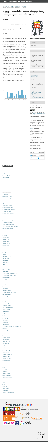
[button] (33, 152)
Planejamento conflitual (7, 354)
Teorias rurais (5, 386)
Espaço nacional (5, 258)
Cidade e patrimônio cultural (8, 207)
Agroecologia (5, 194)
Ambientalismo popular (7, 196)
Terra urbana (5, 390)
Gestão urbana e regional (7, 281)
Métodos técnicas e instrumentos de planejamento (35, 95)
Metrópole (4, 328)
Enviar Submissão (7, 165)
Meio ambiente (5, 316)
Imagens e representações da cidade (9, 296)
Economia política (5, 239)
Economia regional (6, 243)
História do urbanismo (6, 294)
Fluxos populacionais (6, 279)
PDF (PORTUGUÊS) (36, 38)
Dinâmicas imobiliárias (6, 233)
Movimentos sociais (6, 335)
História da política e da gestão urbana (9, 292)
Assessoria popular (6, 200)
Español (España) (6, 177)
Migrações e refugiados (6, 332)
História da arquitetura (6, 286)
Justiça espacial (5, 313)
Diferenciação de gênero (7, 232)
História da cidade (5, 288)
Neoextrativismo (5, 339)
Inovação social (5, 301)
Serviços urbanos (5, 379)
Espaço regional (5, 262)
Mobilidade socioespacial (7, 333)
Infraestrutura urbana (6, 299)
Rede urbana (4, 369)
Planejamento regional (36, 92)
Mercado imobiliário (6, 324)
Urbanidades (4, 394)
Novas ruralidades (6, 341)
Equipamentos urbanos (6, 249)
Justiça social (4, 315)
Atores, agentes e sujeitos (7, 205)
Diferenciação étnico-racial (7, 230)
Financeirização (5, 271)
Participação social (6, 350)
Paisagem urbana (5, 347)
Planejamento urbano (35, 91)
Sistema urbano (5, 381)
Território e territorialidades (8, 392)
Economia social (5, 245)
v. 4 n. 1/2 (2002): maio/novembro (18, 6)
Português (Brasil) (6, 175)
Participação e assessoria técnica (8, 348)
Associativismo (5, 201)
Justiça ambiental (5, 311)
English (4, 173)
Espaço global (5, 254)
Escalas (3, 250)
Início (3, 6)
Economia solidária (6, 247)
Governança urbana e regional (8, 282)
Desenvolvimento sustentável (8, 220)
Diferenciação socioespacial (7, 228)
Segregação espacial (6, 373)
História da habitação (6, 290)
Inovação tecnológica (6, 303)
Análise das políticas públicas (37, 97)
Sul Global (4, 382)
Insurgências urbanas (6, 305)
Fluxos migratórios (6, 277)
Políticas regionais (6, 365)
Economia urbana (5, 241)
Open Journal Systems (7, 183)
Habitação (4, 284)
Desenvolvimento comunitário (8, 213)
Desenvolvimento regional (7, 217)
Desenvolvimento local (7, 215)
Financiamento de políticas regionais (9, 273)
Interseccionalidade (6, 309)
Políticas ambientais (6, 360)
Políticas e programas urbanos (8, 367)
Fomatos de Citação (36, 66)
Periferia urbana (5, 352)
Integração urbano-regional (7, 307)
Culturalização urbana (6, 211)
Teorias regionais (5, 384)
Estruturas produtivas (6, 269)
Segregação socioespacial (7, 377)
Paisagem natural (5, 343)
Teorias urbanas (5, 388)
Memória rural (5, 320)
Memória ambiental (6, 318)
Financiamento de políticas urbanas (9, 275)
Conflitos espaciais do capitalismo (8, 209)
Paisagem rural (5, 345)
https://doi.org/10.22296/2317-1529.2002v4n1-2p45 (15, 24)
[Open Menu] (2, 1)
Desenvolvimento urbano (7, 222)
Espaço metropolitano (6, 256)
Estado (3, 265)
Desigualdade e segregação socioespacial (10, 226)
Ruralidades (4, 371)
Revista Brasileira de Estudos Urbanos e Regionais (18, 1)
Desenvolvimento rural (6, 218)
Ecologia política (5, 237)
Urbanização (4, 396)
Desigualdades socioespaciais (8, 224)
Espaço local (4, 252)
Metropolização (5, 330)
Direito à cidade (5, 235)
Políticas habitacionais (6, 364)
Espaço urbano (5, 264)
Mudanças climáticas (6, 337)
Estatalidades (5, 267)
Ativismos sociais (5, 203)
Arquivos (8, 6)
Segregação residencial (6, 375)
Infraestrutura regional (6, 298)
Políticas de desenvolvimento (8, 362)
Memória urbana (5, 322)
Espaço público (5, 260)
